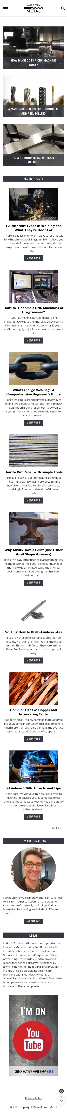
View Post (33, 258)
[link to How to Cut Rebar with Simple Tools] (33, 450)
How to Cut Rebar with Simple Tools (34, 472)
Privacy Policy (33, 1098)
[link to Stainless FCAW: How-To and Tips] (33, 766)
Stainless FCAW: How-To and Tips (33, 788)
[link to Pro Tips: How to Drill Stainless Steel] (33, 610)
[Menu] (5, 9)
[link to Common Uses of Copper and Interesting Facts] (33, 688)
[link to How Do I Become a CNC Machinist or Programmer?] (33, 286)
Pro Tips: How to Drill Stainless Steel (33, 632)
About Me (33, 921)
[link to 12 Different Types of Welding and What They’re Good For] (33, 204)
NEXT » (56, 828)
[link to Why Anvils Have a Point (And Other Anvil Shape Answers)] (33, 528)
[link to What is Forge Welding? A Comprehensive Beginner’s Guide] (33, 368)
